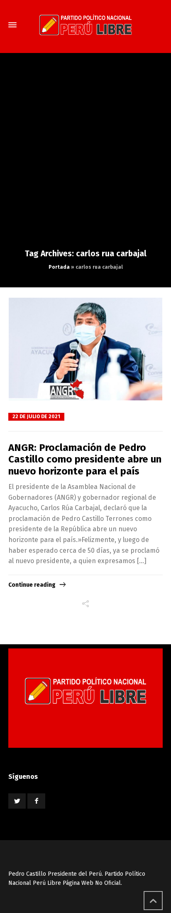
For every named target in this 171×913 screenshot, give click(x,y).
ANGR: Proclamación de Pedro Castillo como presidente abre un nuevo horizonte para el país (84, 459)
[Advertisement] (85, 159)
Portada (59, 267)
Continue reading (32, 584)
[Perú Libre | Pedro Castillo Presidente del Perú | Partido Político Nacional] (85, 24)
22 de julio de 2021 (36, 416)
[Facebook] (36, 801)
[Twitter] (17, 801)
